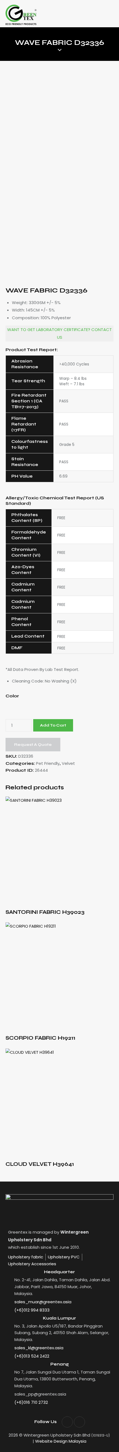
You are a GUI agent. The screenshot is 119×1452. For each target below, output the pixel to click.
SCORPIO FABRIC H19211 (40, 1038)
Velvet (68, 763)
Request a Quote (33, 744)
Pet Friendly (48, 763)
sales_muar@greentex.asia (42, 1302)
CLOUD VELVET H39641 (40, 1164)
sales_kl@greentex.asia (38, 1348)
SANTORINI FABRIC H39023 (45, 912)
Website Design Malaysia (60, 1441)
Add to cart (53, 725)
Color (12, 695)
